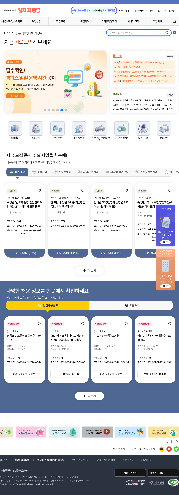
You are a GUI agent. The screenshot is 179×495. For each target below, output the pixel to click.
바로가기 (165, 242)
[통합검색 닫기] (174, 32)
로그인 (156, 10)
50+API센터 (146, 460)
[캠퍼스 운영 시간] (55, 82)
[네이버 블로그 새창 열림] (176, 451)
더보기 (171, 56)
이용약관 (3, 460)
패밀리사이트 (156, 472)
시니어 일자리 (91, 172)
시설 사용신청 (130, 472)
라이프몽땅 (124, 10)
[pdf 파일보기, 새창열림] (173, 483)
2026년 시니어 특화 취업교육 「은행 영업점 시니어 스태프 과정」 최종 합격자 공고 (144, 100)
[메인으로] (22, 10)
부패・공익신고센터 (84, 460)
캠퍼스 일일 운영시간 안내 (128, 67)
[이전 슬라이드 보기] (168, 442)
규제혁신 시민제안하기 (109, 460)
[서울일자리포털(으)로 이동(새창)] (163, 437)
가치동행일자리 (149, 172)
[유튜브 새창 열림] (169, 451)
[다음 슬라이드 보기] (177, 442)
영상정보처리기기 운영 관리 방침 (50, 460)
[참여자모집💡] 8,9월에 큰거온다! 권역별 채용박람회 (140, 72)
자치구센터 (139, 10)
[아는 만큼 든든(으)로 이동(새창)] (97, 437)
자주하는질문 (128, 460)
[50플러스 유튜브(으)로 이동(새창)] (64, 437)
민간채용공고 (50, 305)
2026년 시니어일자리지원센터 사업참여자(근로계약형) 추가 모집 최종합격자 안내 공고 (144, 105)
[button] (45, 110)
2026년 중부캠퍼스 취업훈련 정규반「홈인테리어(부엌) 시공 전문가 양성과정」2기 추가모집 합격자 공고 (144, 109)
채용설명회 (65, 172)
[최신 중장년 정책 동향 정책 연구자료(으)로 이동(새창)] (31, 437)
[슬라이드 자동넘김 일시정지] (172, 441)
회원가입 (171, 10)
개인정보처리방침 (22, 460)
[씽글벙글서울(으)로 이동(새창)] (130, 437)
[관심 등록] (39, 190)
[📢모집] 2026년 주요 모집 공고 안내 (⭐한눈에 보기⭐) (142, 81)
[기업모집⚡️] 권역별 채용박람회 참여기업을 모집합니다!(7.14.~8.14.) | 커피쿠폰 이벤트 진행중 (145, 76)
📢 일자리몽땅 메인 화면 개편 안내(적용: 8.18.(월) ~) (140, 62)
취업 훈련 (20, 172)
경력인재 (42, 172)
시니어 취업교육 (119, 172)
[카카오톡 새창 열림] (161, 451)
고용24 (133, 305)
